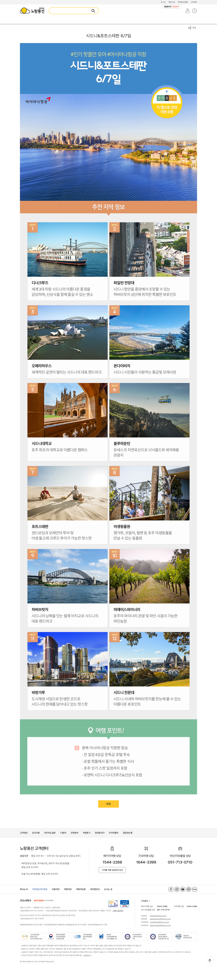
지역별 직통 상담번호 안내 (112, 870)
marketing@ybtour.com (159, 922)
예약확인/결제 (183, 2)
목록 (108, 803)
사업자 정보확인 (117, 911)
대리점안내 (95, 889)
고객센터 (194, 2)
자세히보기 (86, 955)
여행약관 (68, 889)
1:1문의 (63, 833)
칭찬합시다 (100, 833)
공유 (194, 27)
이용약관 (55, 889)
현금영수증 (128, 833)
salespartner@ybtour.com (160, 919)
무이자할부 (114, 833)
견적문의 (74, 833)
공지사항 (36, 833)
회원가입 (171, 2)
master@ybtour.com (158, 916)
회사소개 (24, 889)
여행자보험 (81, 889)
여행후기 (86, 833)
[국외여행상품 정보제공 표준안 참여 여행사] (113, 903)
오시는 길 (108, 889)
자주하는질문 (50, 833)
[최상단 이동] (209, 960)
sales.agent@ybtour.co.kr (160, 925)
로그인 (163, 2)
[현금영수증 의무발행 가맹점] (124, 903)
